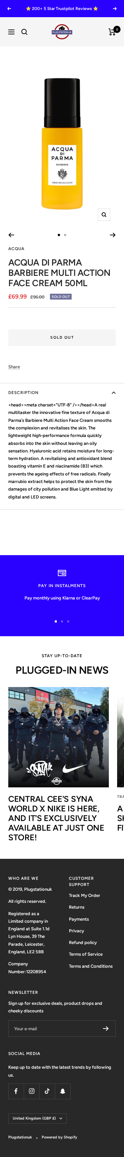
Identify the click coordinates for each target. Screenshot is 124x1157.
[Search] (24, 32)
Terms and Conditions (91, 966)
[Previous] (11, 235)
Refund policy (83, 942)
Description (23, 392)
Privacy (76, 930)
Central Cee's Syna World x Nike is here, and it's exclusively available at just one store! (56, 818)
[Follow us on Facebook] (16, 1091)
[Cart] (112, 32)
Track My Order (84, 895)
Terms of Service (86, 954)
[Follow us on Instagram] (31, 1091)
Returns (76, 907)
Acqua (16, 248)
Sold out (62, 337)
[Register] (106, 1028)
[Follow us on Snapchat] (62, 1091)
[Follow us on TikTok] (47, 1091)
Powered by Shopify (59, 1137)
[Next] (113, 235)
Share (14, 366)
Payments (79, 919)
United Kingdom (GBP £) (34, 1118)
